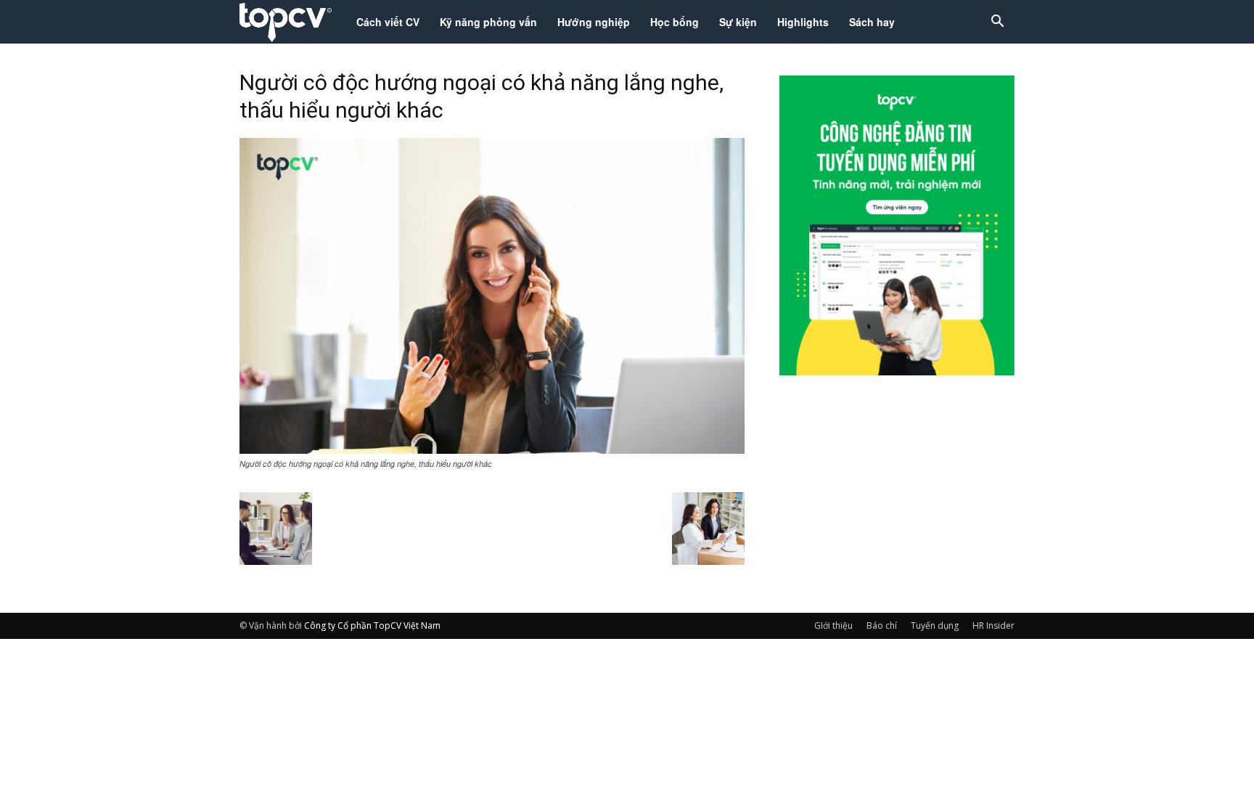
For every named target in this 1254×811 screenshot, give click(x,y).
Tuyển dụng (935, 625)
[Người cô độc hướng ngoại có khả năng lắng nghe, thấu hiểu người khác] (492, 449)
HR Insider (993, 625)
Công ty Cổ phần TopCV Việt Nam (372, 625)
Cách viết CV (387, 22)
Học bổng (674, 22)
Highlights (803, 22)
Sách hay (872, 22)
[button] (997, 23)
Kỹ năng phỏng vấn (488, 22)
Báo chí (881, 625)
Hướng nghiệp (593, 22)
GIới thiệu (833, 625)
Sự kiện (738, 22)
